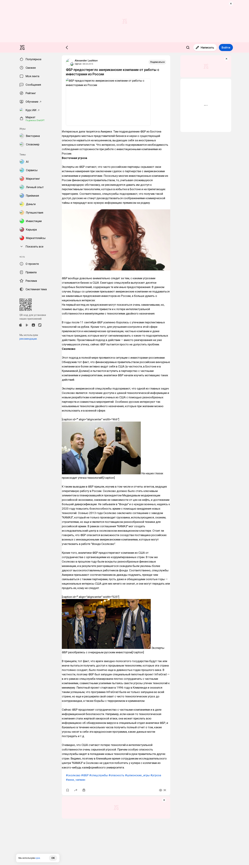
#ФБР (85, 775)
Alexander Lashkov (86, 60)
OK (53, 858)
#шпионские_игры (137, 775)
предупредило (71, 136)
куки (37, 858)
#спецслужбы (98, 775)
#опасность (116, 775)
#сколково (73, 775)
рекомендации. (28, 338)
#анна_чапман (75, 779)
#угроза (155, 775)
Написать (207, 47)
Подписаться (157, 62)
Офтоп (78, 64)
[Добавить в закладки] (67, 790)
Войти (226, 47)
